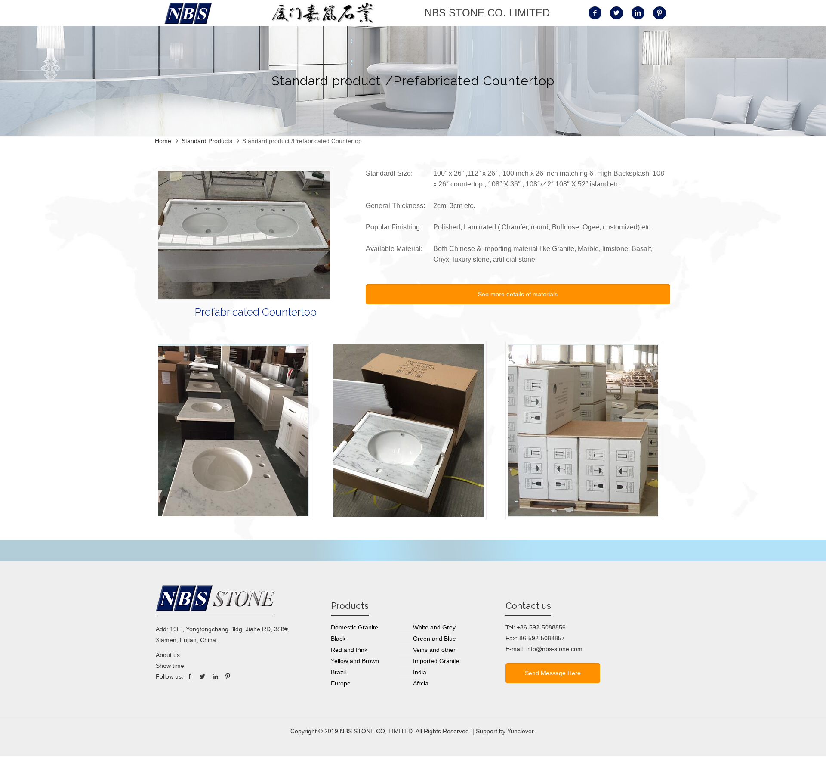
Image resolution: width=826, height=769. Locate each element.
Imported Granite (436, 660)
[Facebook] (189, 676)
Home (163, 140)
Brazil (338, 672)
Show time (170, 665)
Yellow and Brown (355, 660)
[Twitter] (202, 676)
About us (168, 654)
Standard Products (207, 140)
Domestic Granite (354, 627)
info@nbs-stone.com (554, 648)
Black (338, 638)
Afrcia (420, 683)
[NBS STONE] (188, 13)
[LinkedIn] (215, 676)
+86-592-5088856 (541, 627)
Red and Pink (349, 649)
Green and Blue (434, 638)
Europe (341, 683)
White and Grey (434, 627)
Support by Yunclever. (505, 731)
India (419, 672)
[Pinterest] (228, 676)
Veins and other (434, 649)
